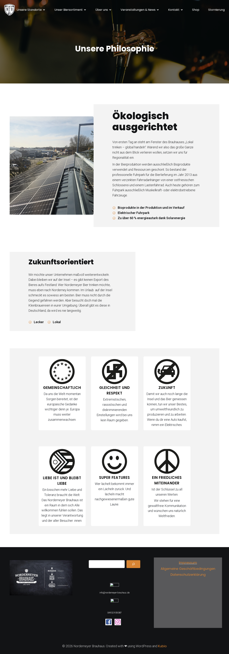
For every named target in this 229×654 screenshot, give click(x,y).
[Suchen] (133, 564)
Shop (195, 10)
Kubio (162, 646)
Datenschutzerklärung (188, 574)
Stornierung (216, 10)
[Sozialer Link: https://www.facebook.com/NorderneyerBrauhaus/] (109, 622)
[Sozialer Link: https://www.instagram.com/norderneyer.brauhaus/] (119, 622)
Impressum (188, 562)
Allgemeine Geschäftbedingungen (188, 568)
